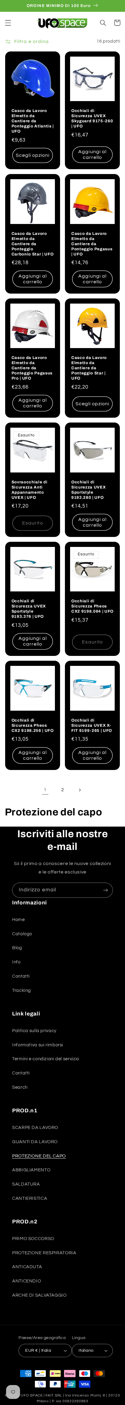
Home (18, 919)
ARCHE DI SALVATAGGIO (39, 1295)
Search (20, 1087)
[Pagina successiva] (80, 790)
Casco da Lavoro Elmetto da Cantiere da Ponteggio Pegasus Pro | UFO (32, 367)
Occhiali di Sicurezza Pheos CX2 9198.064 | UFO (92, 606)
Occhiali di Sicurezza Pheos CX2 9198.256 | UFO (33, 725)
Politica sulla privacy (34, 1030)
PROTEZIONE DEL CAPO (39, 1156)
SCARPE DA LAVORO (35, 1127)
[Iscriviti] (106, 890)
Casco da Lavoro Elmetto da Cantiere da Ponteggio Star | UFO (89, 367)
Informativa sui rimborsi (37, 1045)
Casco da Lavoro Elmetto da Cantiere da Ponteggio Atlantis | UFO (33, 120)
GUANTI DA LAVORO (35, 1142)
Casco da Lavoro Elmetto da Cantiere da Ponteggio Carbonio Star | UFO (33, 243)
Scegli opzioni (33, 155)
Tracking (21, 990)
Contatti (21, 976)
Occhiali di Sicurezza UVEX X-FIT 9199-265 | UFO (91, 725)
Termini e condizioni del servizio (45, 1059)
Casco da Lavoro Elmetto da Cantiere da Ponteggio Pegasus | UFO (91, 243)
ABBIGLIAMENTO (31, 1170)
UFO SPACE (32, 1395)
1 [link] (45, 789)
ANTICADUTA (27, 1267)
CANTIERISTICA (29, 1198)
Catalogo (22, 934)
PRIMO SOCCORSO (33, 1238)
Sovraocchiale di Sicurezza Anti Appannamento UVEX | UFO (30, 490)
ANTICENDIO (26, 1281)
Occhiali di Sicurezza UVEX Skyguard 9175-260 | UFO (92, 118)
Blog (17, 948)
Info (16, 962)
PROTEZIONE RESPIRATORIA (44, 1253)
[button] (8, 23)
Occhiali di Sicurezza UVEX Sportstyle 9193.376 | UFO (29, 609)
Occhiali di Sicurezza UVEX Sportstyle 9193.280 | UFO (88, 490)
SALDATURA (26, 1184)
